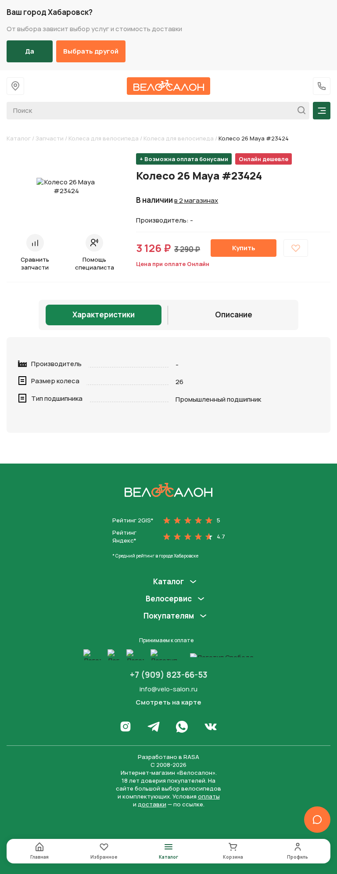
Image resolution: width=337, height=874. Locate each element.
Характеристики (103, 314)
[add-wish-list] (295, 248)
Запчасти (50, 138)
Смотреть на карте (168, 702)
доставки (152, 804)
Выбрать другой (90, 51)
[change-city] (15, 86)
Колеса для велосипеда (103, 138)
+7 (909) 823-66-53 (169, 674)
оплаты (209, 796)
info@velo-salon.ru (168, 689)
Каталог (19, 138)
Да (29, 51)
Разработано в (168, 757)
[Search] (299, 110)
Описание (233, 314)
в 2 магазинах (196, 200)
